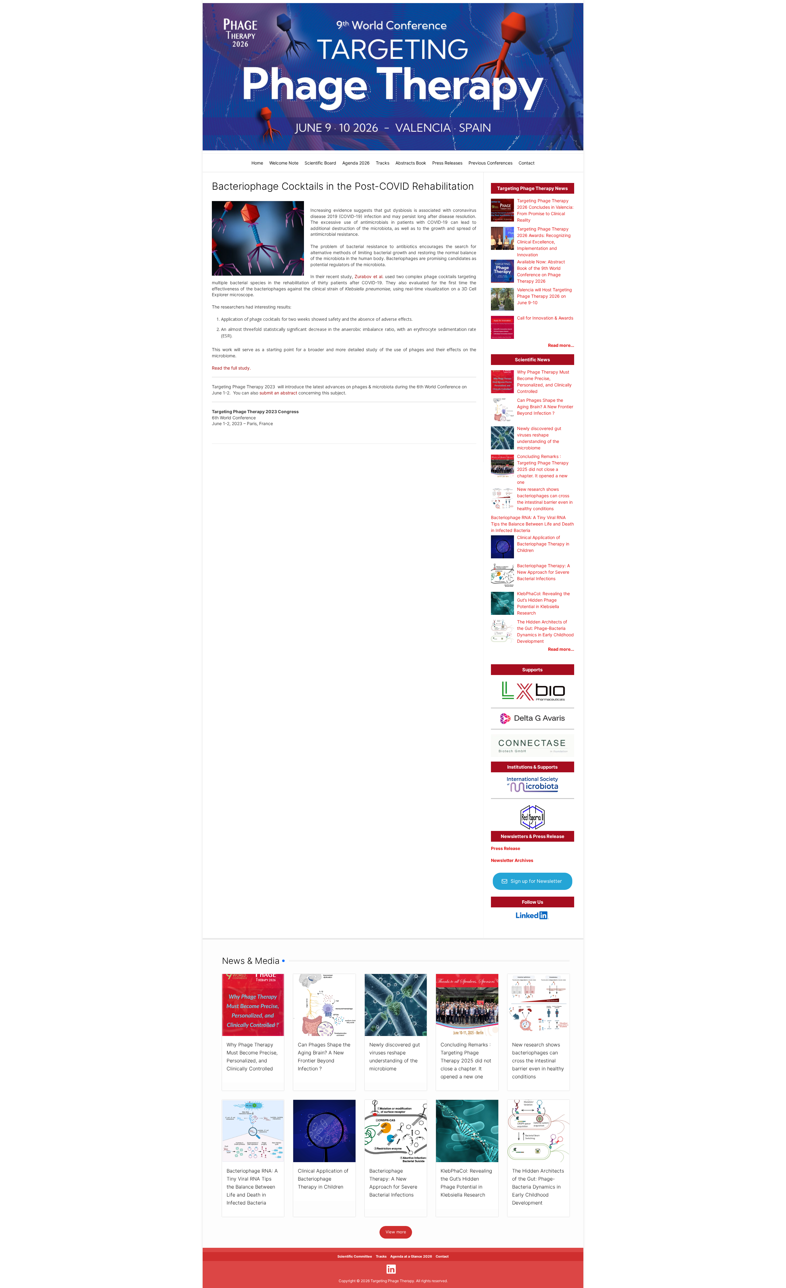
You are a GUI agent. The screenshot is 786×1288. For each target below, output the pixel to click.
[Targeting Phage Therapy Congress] (393, 76)
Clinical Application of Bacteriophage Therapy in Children (323, 1179)
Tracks (382, 162)
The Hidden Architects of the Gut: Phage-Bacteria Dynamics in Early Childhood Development (538, 1187)
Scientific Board (320, 162)
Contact (527, 162)
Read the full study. (231, 367)
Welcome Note (283, 162)
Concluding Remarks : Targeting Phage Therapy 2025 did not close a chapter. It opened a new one (466, 1061)
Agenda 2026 (356, 162)
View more (396, 1231)
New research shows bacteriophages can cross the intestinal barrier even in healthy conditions (538, 1061)
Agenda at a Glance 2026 (411, 1256)
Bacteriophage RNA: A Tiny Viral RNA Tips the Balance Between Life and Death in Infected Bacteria (252, 1187)
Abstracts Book (410, 162)
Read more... (561, 345)
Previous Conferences (490, 162)
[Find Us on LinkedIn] (391, 1269)
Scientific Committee (354, 1256)
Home (257, 162)
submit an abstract (278, 392)
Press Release (505, 848)
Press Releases (447, 162)
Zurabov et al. (369, 276)
